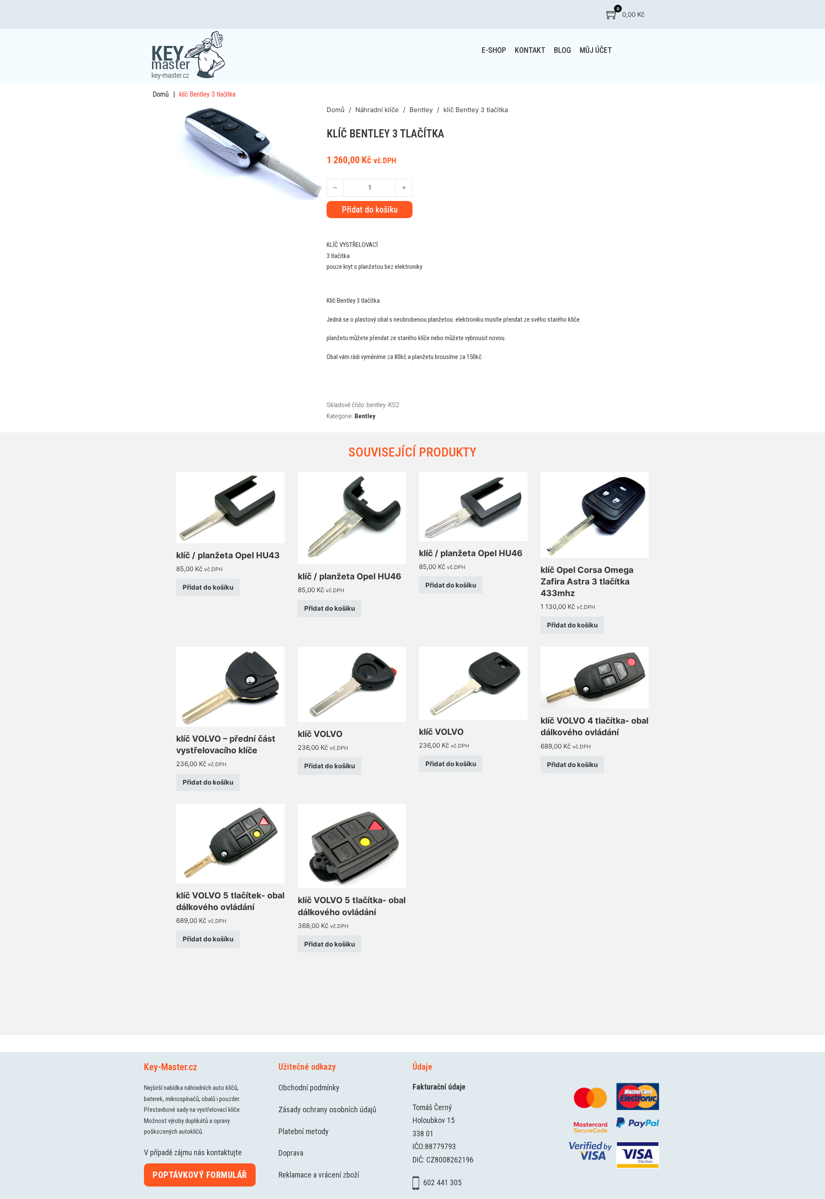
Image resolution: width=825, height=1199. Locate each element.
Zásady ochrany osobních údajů (327, 1109)
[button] (315, 116)
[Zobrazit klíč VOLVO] (352, 684)
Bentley (421, 110)
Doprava (290, 1152)
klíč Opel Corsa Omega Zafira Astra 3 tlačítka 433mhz (587, 582)
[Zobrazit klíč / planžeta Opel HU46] (352, 518)
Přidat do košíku (208, 587)
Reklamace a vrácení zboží (318, 1174)
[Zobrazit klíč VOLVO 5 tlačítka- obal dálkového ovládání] (352, 845)
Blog (562, 50)
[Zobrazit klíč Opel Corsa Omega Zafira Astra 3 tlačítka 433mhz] (595, 514)
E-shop (494, 50)
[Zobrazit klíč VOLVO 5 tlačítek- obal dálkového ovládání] (230, 843)
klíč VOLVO (320, 734)
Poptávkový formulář (200, 1175)
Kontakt (530, 50)
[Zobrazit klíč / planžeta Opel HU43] (230, 507)
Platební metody (303, 1131)
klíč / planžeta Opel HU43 (228, 555)
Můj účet (596, 50)
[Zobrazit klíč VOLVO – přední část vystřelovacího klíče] (230, 686)
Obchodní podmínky (308, 1087)
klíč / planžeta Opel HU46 (349, 576)
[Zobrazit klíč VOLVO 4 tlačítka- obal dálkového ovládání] (595, 677)
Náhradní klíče (377, 110)
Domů (161, 94)
